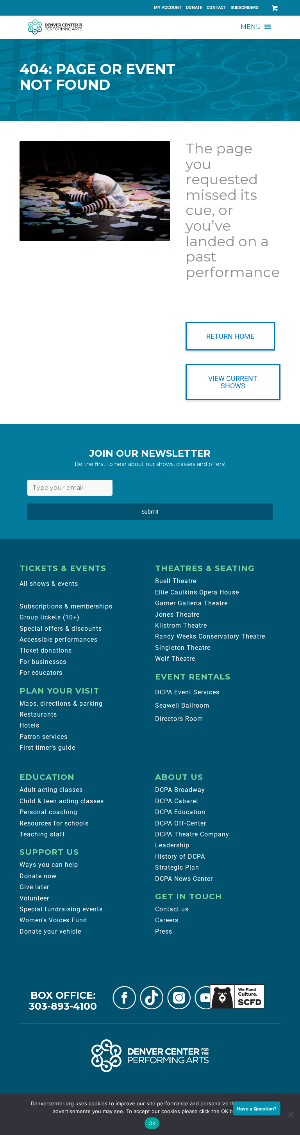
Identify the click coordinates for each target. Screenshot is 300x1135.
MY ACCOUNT (168, 7)
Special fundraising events (61, 909)
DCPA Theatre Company (192, 834)
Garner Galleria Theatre (191, 603)
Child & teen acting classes (62, 801)
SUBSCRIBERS (244, 7)
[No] (290, 1114)
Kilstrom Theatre (181, 625)
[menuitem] (168, 8)
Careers (167, 920)
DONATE (194, 7)
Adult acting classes (51, 789)
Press (163, 931)
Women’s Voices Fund (53, 920)
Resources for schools (54, 823)
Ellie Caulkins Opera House (197, 592)
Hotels (29, 725)
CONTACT (216, 7)
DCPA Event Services (187, 692)
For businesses (43, 661)
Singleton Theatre (183, 647)
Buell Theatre (175, 581)
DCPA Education (180, 812)
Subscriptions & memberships (66, 606)
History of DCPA (180, 856)
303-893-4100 (63, 1006)
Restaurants (38, 714)
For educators (41, 672)
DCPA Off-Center (180, 823)
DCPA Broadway (180, 789)
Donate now (38, 876)
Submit (150, 512)
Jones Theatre (177, 614)
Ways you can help (49, 864)
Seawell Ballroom (182, 705)
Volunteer (34, 898)
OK (152, 1123)
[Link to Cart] (274, 8)
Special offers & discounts (61, 628)
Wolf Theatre (175, 658)
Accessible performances (59, 639)
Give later (34, 887)
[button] (251, 27)
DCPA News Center (184, 878)
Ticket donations (46, 650)
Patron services (44, 736)
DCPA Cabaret (176, 801)
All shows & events (49, 583)
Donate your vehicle (50, 931)
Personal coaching (48, 812)
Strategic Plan (177, 867)
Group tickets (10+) (50, 617)
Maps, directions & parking (61, 703)
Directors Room (179, 718)
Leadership (172, 845)
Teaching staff (42, 834)
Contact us (172, 909)
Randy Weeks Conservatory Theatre (210, 636)
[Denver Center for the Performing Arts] (150, 1055)
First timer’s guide (47, 747)
